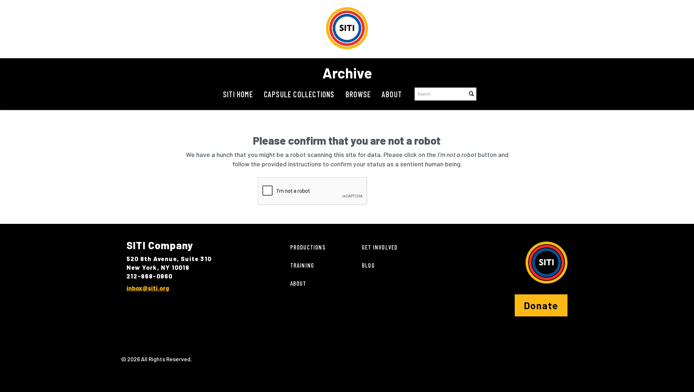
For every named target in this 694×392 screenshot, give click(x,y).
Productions (308, 247)
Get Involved (380, 247)
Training (302, 265)
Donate (541, 305)
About (392, 94)
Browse (358, 94)
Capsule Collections (299, 94)
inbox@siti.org (148, 287)
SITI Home (238, 94)
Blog (368, 265)
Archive (347, 72)
